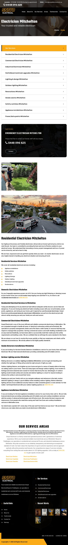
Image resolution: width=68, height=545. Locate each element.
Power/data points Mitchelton (17, 116)
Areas (46, 11)
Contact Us (63, 11)
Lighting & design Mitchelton (16, 79)
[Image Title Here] (38, 512)
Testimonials (54, 11)
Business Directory (33, 542)
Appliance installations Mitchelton (18, 110)
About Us (30, 11)
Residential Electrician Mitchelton (18, 54)
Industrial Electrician (43, 491)
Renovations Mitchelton (14, 92)
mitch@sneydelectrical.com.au (53, 2)
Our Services (38, 11)
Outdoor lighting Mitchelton (16, 85)
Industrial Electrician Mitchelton (18, 67)
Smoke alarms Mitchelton (15, 98)
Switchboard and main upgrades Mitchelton (22, 73)
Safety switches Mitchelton (16, 104)
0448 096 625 (14, 5)
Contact (10, 151)
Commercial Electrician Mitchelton (18, 61)
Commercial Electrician (44, 488)
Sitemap (6, 522)
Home (23, 11)
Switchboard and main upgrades (47, 494)
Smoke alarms (42, 497)
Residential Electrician (44, 485)
